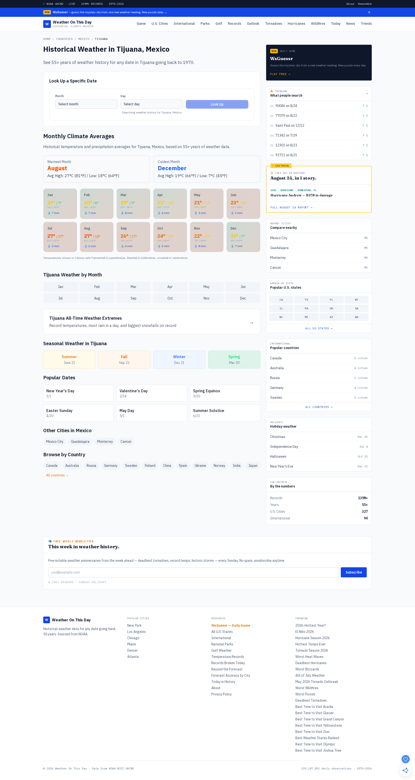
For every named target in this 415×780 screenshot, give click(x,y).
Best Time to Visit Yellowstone (318, 725)
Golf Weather (221, 650)
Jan (60, 287)
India (237, 465)
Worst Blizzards (307, 669)
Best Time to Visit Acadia (314, 707)
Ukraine (200, 465)
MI (306, 317)
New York (134, 625)
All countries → (57, 475)
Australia (72, 465)
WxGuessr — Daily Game (230, 625)
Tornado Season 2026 (311, 650)
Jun (243, 287)
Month (59, 96)
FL (331, 299)
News (350, 23)
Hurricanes (296, 23)
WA (356, 317)
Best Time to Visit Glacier (314, 713)
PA (306, 308)
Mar (133, 287)
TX (306, 299)
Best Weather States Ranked (317, 738)
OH (331, 308)
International (184, 23)
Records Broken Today (228, 663)
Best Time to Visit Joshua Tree (318, 750)
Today (336, 23)
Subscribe (354, 572)
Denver (132, 650)
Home (46, 39)
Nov (206, 298)
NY (356, 299)
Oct (170, 298)
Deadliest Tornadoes (311, 700)
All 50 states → (319, 328)
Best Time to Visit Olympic (315, 744)
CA (281, 299)
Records (234, 23)
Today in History (223, 682)
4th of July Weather (310, 675)
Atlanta (133, 657)
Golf (218, 23)
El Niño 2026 (304, 632)
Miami (131, 644)
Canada (52, 465)
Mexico (83, 39)
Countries (64, 39)
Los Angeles (136, 632)
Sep (133, 298)
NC (281, 317)
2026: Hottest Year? (310, 625)
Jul (60, 298)
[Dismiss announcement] (369, 12)
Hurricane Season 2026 (312, 638)
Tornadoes (273, 23)
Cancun (126, 441)
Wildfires (318, 23)
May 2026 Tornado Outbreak (316, 682)
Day (123, 96)
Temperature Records (227, 657)
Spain (183, 465)
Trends (366, 23)
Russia (91, 465)
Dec (243, 298)
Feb (97, 287)
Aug (97, 298)
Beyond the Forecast (227, 669)
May (206, 287)
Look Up (217, 104)
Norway (219, 465)
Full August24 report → (291, 207)
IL (281, 308)
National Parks (222, 644)
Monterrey (105, 441)
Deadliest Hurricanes (311, 663)
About (350, 4)
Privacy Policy (221, 694)
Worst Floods (305, 694)
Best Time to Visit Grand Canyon (319, 719)
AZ (331, 317)
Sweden (131, 465)
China (167, 465)
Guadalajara (80, 441)
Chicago (133, 638)
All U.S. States (222, 632)
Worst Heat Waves (309, 657)
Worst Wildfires (306, 688)
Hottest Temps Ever (310, 644)
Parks (205, 23)
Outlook (253, 23)
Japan (252, 465)
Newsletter (365, 4)
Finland (150, 465)
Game (141, 23)
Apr (170, 287)
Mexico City (54, 441)
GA (356, 308)
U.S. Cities (160, 23)
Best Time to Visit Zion (312, 732)
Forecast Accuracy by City (230, 675)
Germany (110, 465)
